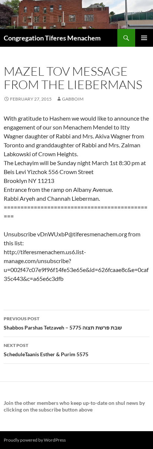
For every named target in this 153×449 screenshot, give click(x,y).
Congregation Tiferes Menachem (52, 38)
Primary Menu (144, 38)
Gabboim (73, 99)
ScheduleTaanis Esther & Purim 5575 (46, 350)
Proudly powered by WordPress (35, 440)
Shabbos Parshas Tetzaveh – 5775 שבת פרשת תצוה (63, 323)
